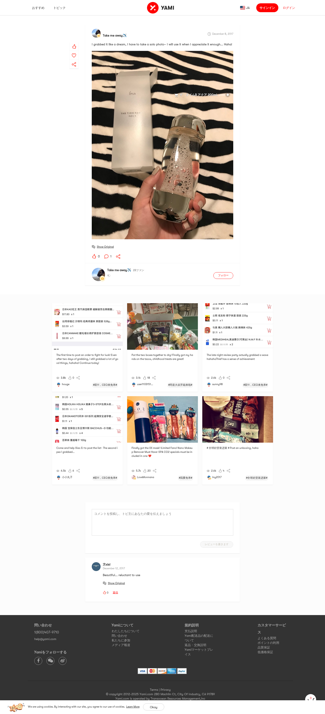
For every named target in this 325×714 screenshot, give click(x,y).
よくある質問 (267, 638)
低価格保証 (265, 652)
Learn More (133, 706)
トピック (59, 8)
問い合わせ (119, 635)
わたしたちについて (126, 631)
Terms (154, 689)
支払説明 (191, 631)
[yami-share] (120, 254)
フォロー (223, 275)
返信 (115, 592)
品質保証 (264, 647)
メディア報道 (121, 645)
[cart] (310, 699)
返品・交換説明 (195, 645)
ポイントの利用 (268, 643)
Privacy (166, 689)
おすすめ (38, 8)
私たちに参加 (121, 640)
